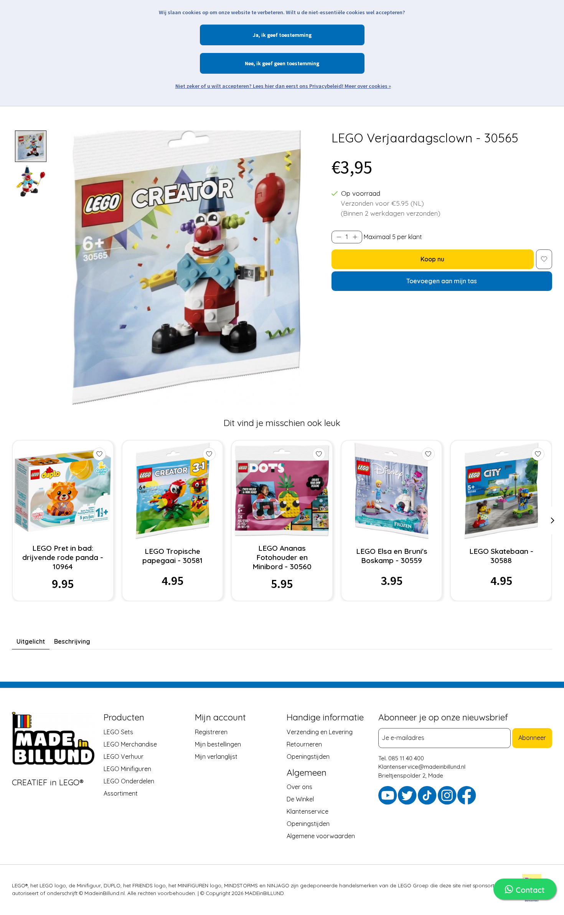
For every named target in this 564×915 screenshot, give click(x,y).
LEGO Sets (118, 731)
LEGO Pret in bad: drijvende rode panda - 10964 (62, 557)
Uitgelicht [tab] (30, 641)
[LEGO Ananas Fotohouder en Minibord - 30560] (282, 491)
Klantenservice (307, 811)
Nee (249, 63)
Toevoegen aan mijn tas (441, 281)
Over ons (299, 787)
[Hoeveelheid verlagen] (339, 237)
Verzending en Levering (320, 731)
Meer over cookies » (368, 86)
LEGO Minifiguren (127, 768)
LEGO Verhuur (123, 756)
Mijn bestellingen (218, 744)
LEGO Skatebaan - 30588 (501, 556)
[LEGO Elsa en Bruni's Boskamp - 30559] (391, 491)
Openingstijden (308, 756)
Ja (256, 34)
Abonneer (532, 738)
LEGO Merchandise (130, 744)
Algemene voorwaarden (321, 836)
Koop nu (432, 259)
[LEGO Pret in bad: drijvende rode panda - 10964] (63, 491)
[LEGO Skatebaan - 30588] (501, 491)
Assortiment (121, 793)
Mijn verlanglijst (216, 756)
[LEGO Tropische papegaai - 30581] (172, 491)
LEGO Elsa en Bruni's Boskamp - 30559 (391, 556)
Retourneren (304, 744)
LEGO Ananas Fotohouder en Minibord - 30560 (282, 557)
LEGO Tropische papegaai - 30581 (172, 556)
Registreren (211, 731)
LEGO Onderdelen (129, 781)
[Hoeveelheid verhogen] (355, 237)
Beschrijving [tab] (72, 641)
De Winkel (300, 799)
